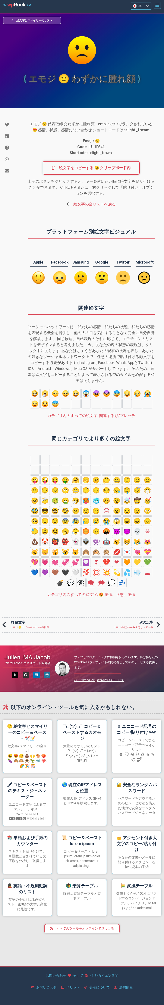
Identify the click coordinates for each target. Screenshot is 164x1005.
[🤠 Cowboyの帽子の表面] (137, 500)
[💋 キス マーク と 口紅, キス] (117, 552)
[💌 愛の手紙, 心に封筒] (127, 552)
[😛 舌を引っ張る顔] (147, 470)
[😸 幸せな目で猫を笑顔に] (127, 541)
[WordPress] (47, 675)
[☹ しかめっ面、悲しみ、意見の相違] (96, 403)
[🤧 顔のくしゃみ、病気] (76, 500)
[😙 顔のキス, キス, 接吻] (117, 470)
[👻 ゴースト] (76, 541)
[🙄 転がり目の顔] (65, 490)
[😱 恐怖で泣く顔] (86, 393)
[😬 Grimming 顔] (76, 490)
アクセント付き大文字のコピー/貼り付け (136, 843)
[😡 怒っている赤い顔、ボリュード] (86, 531)
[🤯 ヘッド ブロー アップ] (127, 500)
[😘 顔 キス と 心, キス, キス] (76, 470)
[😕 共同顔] (147, 403)
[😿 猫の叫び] (65, 552)
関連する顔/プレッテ (91, 415)
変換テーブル (137, 885)
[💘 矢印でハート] (137, 552)
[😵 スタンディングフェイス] (117, 500)
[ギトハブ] (26, 675)
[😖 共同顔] (96, 393)
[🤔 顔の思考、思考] (106, 480)
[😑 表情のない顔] (147, 480)
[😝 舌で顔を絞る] (55, 480)
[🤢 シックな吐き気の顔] (55, 500)
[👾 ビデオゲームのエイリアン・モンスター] (96, 541)
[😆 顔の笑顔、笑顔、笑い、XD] (76, 459)
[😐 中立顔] (137, 480)
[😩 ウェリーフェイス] (76, 393)
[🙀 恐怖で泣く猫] (55, 552)
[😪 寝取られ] (117, 490)
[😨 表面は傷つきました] (55, 403)
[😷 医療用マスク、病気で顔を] (147, 490)
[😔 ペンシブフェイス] (106, 490)
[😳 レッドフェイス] (76, 403)
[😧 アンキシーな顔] (45, 403)
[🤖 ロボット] (106, 541)
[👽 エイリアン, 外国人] (86, 541)
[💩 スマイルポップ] (35, 541)
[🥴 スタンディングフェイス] (106, 500)
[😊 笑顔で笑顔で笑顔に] (147, 459)
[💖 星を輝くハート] (35, 562)
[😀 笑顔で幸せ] (35, 459)
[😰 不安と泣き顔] (117, 393)
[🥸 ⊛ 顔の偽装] (35, 511)
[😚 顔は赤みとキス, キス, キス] (106, 470)
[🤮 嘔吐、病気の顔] (65, 500)
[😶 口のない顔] (35, 490)
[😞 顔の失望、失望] (55, 393)
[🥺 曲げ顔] (86, 403)
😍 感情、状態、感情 (91, 594)
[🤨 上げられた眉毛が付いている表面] (127, 480)
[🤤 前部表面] (127, 490)
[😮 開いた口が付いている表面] (106, 403)
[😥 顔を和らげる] (127, 393)
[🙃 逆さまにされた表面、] (127, 459)
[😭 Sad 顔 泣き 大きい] (147, 393)
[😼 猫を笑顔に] (35, 552)
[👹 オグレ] (55, 541)
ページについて (84, 680)
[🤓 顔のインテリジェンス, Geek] (55, 511)
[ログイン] (36, 675)
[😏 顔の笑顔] (45, 490)
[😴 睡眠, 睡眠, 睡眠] (137, 490)
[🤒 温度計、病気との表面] (35, 500)
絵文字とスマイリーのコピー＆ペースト (27, 732)
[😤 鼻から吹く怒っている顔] (76, 531)
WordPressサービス (110, 680)
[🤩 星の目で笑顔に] (65, 470)
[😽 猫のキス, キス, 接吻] (45, 552)
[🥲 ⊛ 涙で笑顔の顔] (127, 470)
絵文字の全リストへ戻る (94, 204)
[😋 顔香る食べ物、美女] (137, 470)
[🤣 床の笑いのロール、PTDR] (96, 459)
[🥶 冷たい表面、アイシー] (96, 500)
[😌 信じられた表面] (96, 490)
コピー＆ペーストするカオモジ (82, 732)
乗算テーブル (82, 885)
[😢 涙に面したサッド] (137, 393)
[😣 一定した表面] (106, 393)
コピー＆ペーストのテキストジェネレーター (27, 790)
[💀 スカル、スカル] (137, 531)
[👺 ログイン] (65, 541)
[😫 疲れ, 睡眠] (35, 393)
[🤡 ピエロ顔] (45, 541)
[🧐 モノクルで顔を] (65, 511)
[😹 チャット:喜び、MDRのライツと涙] (137, 541)
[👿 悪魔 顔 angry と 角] (127, 531)
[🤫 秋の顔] (96, 480)
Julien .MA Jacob (27, 657)
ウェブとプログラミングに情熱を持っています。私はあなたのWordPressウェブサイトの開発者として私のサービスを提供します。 (116, 662)
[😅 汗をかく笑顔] (86, 459)
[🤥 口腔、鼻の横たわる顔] (86, 490)
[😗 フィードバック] (86, 470)
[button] (157, 5)
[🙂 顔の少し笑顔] (117, 459)
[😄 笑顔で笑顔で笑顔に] (55, 459)
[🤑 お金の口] (65, 480)
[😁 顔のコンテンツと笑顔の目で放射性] (65, 459)
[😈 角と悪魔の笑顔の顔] (117, 531)
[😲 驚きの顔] (65, 403)
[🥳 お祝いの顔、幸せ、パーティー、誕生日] (147, 500)
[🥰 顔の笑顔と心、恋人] (45, 470)
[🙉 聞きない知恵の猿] (96, 552)
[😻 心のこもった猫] (147, 541)
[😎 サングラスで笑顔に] (45, 511)
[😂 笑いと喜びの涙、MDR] (106, 459)
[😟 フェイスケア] (127, 403)
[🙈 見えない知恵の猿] (86, 552)
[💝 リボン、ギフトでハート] (147, 552)
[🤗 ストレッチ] (76, 480)
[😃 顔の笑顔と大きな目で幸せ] (45, 459)
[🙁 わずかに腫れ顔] (137, 403)
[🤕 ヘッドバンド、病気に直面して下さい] (45, 500)
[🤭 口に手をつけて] (86, 480)
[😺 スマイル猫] (117, 541)
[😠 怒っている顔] (96, 531)
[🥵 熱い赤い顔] (86, 500)
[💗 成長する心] (45, 562)
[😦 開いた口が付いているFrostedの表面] (35, 403)
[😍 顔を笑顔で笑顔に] (55, 470)
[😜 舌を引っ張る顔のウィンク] (35, 480)
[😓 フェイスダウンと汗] (65, 393)
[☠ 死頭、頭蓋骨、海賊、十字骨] (147, 531)
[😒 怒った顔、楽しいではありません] (55, 490)
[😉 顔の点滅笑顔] (137, 459)
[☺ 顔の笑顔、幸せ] (96, 470)
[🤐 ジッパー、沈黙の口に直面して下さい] (117, 480)
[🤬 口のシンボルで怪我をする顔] (106, 531)
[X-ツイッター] (15, 675)
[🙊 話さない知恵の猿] (106, 552)
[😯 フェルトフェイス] (117, 403)
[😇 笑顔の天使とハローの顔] (35, 470)
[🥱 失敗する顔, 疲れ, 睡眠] (45, 393)
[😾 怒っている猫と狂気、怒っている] (76, 552)
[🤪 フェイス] (45, 480)
